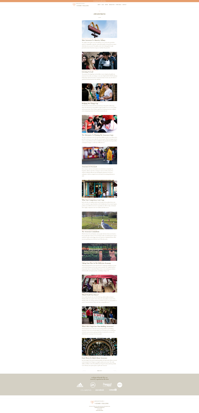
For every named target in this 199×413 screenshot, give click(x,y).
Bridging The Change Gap (90, 103)
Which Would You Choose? (90, 295)
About (99, 4)
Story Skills (118, 4)
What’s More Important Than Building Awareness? (98, 326)
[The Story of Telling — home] (81, 4)
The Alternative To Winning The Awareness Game (97, 135)
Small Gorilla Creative (99, 410)
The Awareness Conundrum (90, 232)
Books (106, 4)
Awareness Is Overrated (89, 167)
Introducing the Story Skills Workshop (99, 1)
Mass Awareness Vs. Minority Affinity (93, 40)
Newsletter (111, 4)
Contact (124, 4)
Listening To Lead (87, 72)
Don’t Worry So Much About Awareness (94, 358)
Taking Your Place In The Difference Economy (96, 263)
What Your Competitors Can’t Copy (93, 200)
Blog (103, 4)
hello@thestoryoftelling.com (99, 407)
